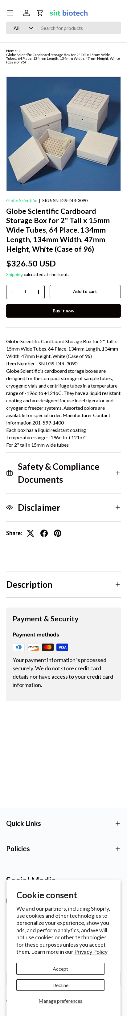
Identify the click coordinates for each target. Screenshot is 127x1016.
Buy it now (63, 310)
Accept (60, 969)
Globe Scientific (21, 200)
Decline (60, 985)
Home (11, 51)
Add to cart (85, 291)
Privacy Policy (91, 951)
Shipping (14, 274)
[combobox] (63, 28)
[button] (40, 13)
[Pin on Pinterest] (57, 533)
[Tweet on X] (30, 533)
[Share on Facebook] (44, 533)
